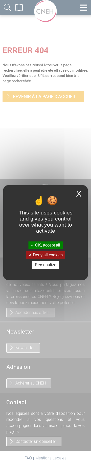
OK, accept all (47, 245)
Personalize (45, 265)
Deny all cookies (47, 255)
